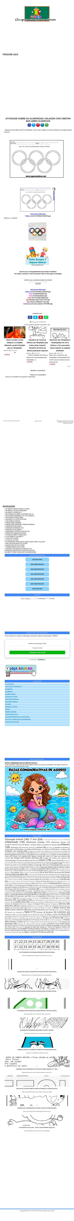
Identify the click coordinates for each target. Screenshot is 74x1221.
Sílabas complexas (49, 928)
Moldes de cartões (45, 908)
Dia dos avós (41, 879)
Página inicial (38, 421)
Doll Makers (65, 883)
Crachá (54, 866)
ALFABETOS (8, 689)
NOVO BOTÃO (37, 589)
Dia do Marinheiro (29, 877)
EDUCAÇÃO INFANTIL (11, 702)
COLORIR (8, 704)
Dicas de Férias (41, 881)
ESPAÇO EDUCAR (32, 1210)
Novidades (39, 912)
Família (41, 889)
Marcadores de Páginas (50, 904)
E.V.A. (7, 885)
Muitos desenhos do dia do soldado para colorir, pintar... (37, 991)
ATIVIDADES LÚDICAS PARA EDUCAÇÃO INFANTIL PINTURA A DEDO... (37, 1010)
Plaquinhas (14, 918)
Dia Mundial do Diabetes (29, 881)
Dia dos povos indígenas (14, 881)
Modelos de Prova (10, 908)
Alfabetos (65, 844)
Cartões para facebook (59, 858)
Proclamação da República (22, 920)
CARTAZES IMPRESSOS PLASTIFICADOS (17, 717)
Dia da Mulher (15, 872)
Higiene (28, 894)
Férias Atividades (59, 889)
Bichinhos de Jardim (38, 853)
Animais (39, 847)
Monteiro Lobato (59, 910)
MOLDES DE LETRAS (11, 707)
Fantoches (48, 889)
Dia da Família (60, 870)
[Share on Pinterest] (40, 317)
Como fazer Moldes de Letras (39, 862)
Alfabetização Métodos (58, 842)
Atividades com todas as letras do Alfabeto (55, 851)
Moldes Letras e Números (14, 910)
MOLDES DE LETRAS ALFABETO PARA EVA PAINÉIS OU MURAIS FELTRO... (37, 1088)
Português (46, 918)
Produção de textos (39, 920)
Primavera (56, 918)
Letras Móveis (58, 902)
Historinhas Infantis (54, 894)
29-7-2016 (14, 350)
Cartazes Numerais (32, 858)
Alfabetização (11, 842)
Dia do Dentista (45, 876)
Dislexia (27, 883)
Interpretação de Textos (48, 898)
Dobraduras (54, 883)
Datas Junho (35, 867)
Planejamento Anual (56, 916)
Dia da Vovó (44, 872)
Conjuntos (15, 864)
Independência (42, 896)
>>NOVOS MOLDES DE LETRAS (15, 545)
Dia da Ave (29, 870)
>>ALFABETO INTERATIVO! (13, 512)
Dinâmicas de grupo (54, 881)
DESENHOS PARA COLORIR (47, 869)
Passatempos (24, 916)
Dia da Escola (50, 870)
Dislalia (21, 883)
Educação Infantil (62, 885)
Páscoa (63, 914)
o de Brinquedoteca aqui (39, 296)
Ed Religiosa (30, 885)
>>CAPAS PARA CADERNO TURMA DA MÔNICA (20, 524)
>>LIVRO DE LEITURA (11, 540)
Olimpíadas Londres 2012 (12, 914)
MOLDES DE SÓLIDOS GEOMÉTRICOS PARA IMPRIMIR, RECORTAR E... (37, 971)
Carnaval (7, 858)
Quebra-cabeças (54, 922)
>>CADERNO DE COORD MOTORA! (15, 519)
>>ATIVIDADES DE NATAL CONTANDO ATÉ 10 (19, 514)
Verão (20, 932)
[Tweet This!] (35, 317)
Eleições (26, 887)
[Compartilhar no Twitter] (34, 125)
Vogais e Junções (30, 932)
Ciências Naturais (24, 860)
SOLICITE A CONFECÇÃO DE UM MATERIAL (18, 719)
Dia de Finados (31, 874)
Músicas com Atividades (15, 912)
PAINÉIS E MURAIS (10, 712)
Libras (66, 902)
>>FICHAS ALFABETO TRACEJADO (16, 535)
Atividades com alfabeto (24, 849)
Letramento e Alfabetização (45, 902)
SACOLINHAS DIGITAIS (12, 722)
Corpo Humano (46, 865)
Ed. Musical (41, 885)
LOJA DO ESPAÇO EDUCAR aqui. (40, 216)
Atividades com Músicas (60, 849)
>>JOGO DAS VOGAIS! (12, 538)
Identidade (11, 896)
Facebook (32, 889)
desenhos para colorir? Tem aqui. (39, 300)
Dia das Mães (19, 874)
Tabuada (40, 930)
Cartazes (17, 858)
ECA (13, 885)
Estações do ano (65, 887)
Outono (42, 914)
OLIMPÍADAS (42, 322)
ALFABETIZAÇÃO (10, 694)
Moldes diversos (60, 908)
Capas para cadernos (60, 856)
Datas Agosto (15, 867)
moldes (21, 908)
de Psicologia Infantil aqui (40, 298)
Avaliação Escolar (24, 853)
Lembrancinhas (20, 902)
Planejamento (45, 916)
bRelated (69, 366)
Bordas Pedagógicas (11, 854)
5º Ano (66, 839)
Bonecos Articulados (62, 853)
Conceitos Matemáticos (55, 862)
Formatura (62, 893)
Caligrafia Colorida (36, 856)
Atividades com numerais (14, 851)
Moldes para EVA (32, 910)
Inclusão (33, 896)
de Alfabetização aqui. (40, 294)
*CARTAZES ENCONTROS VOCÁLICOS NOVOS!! (20, 550)
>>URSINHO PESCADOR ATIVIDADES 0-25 (18, 549)
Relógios (23, 925)
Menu (37, 3)
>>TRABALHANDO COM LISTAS (15, 547)
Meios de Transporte (51, 906)
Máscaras (62, 904)
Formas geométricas (51, 893)
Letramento (32, 902)
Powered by (33, 659)
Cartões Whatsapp (10, 860)
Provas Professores (31, 922)
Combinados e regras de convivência (19, 862)
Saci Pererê (8, 927)
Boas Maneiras (50, 853)
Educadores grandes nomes (13, 887)
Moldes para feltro (46, 910)
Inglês (14, 898)
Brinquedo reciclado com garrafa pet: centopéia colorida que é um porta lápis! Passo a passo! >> (65, 422)
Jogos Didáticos (22, 900)
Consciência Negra (26, 864)
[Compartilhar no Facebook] (29, 125)
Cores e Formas (34, 866)
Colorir (42, 860)
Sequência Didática (61, 927)
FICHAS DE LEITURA (11, 697)
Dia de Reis (40, 874)
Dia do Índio (66, 876)
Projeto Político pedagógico (55, 920)
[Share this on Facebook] (30, 317)
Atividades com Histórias (42, 849)
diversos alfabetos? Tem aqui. (39, 302)
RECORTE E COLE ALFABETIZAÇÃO (59, 924)
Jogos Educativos (51, 900)
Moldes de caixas (33, 908)
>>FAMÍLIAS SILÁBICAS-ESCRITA (15, 533)
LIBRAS (7, 709)
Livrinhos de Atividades (12, 904)
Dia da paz (25, 872)
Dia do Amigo (60, 874)
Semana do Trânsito (46, 927)
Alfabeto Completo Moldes (32, 845)
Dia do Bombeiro (15, 876)
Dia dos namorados (53, 879)
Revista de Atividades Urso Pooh (57, 925)
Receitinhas (63, 922)
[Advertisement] (37, 39)
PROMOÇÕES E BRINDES (15, 922)
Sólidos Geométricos (29, 930)
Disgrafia (14, 883)
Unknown (7, 350)
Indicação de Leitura (55, 896)
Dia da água (61, 869)
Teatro (62, 930)
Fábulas (24, 889)
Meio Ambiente (21, 906)
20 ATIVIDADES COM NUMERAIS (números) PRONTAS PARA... (37, 952)
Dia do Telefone (9, 879)
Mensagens (65, 906)
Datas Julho (25, 867)
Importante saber (22, 896)
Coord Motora (54, 864)
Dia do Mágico (19, 877)
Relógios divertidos (33, 925)
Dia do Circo (36, 876)
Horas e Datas (65, 894)
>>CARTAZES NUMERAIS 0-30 (14, 528)
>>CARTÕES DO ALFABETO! (13, 530)
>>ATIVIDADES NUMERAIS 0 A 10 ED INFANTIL (20, 516)
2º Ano (45, 839)
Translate (52, 598)
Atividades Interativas (11, 853)
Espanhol (46, 887)
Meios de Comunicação (36, 906)
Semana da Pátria (30, 927)
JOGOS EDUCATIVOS (11, 714)
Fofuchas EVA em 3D (18, 893)
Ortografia (24, 914)
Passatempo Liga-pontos (12, 916)
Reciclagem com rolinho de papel (25, 924)
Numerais (49, 912)
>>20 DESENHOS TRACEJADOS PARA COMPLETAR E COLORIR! (25, 542)
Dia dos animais (29, 879)
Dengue (33, 869)
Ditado (33, 883)
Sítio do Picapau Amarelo (12, 930)
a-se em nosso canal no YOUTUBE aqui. (40, 304)
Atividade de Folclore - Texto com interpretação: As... (37, 1127)
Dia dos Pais (65, 879)
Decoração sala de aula (14, 869)
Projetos (67, 920)
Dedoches (26, 869)
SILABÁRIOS (9, 692)
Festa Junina (16, 891)
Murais (68, 910)
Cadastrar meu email (37, 652)
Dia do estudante (56, 876)
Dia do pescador (40, 877)
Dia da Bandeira (38, 870)
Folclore (30, 893)
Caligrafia (24, 856)
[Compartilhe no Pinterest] (38, 125)
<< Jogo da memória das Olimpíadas (11, 420)
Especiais (54, 887)
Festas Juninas (58, 891)
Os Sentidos (33, 914)
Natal (27, 912)
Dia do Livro (10, 877)
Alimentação (14, 847)
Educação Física (50, 885)
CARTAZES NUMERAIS (12, 699)
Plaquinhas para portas (25, 918)
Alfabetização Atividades (35, 842)
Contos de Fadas (40, 864)
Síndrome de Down (63, 928)
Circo (34, 860)
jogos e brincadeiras (37, 900)
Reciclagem (9, 924)
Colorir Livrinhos (56, 860)
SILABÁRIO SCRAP (26, 928)
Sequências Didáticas (11, 928)
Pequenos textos (35, 916)
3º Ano (52, 839)
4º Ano (59, 839)
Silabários (38, 928)
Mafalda (24, 904)
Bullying (48, 854)
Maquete (37, 904)
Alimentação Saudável (28, 847)
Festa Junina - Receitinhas (32, 891)
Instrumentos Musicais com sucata (29, 898)
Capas (48, 856)
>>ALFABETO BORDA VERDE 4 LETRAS (17, 509)
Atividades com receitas (34, 851)
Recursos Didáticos (13, 925)
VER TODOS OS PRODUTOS (13, 686)
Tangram (49, 930)
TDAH (56, 930)
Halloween (21, 894)
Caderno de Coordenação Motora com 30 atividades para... (37, 1108)
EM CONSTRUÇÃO (37, 564)
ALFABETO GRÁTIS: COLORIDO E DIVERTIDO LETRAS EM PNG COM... (37, 1049)
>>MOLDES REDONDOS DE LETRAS (16, 543)
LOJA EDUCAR (9, 684)
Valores (14, 932)
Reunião (43, 925)
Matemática (9, 906)
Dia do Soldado (62, 878)
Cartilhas (45, 858)
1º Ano (33, 839)
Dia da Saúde (33, 872)
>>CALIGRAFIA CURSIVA (12, 521)
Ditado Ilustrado (43, 883)
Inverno (61, 898)
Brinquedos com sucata (36, 854)
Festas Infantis (48, 891)
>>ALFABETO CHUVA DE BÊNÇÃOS (16, 510)
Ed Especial (20, 885)
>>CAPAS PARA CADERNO (13, 523)
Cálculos (15, 856)
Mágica (30, 904)
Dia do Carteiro (27, 876)
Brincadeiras (23, 854)
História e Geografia (40, 894)
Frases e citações (10, 894)
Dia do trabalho (19, 879)
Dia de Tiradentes (50, 874)
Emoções (33, 887)
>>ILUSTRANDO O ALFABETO (14, 536)
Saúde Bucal (19, 927)
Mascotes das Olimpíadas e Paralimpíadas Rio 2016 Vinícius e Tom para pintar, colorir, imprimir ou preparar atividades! (60, 345)
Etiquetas (10, 889)
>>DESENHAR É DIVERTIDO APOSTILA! (17, 531)
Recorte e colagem (41, 924)
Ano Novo (49, 847)
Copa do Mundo (22, 865)
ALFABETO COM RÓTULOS (13, 845)
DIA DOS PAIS (37, 559)
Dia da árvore (18, 870)
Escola (39, 887)
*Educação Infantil (14, 839)
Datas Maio (44, 867)
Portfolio (37, 918)
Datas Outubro (65, 867)
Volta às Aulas (45, 932)
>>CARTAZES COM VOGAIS (13, 526)
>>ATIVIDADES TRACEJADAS (14, 517)
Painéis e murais (52, 914)
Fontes (39, 893)
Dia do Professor (51, 877)
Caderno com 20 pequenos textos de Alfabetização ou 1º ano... (37, 1069)
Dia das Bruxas (56, 872)
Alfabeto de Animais (50, 845)
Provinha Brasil (43, 922)
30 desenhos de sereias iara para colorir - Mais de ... (37, 1030)
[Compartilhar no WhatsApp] (47, 125)
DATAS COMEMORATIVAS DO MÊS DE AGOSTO (21, 763)
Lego (11, 902)
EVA (18, 889)
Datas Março (54, 867)
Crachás (61, 865)
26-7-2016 (37, 353)
